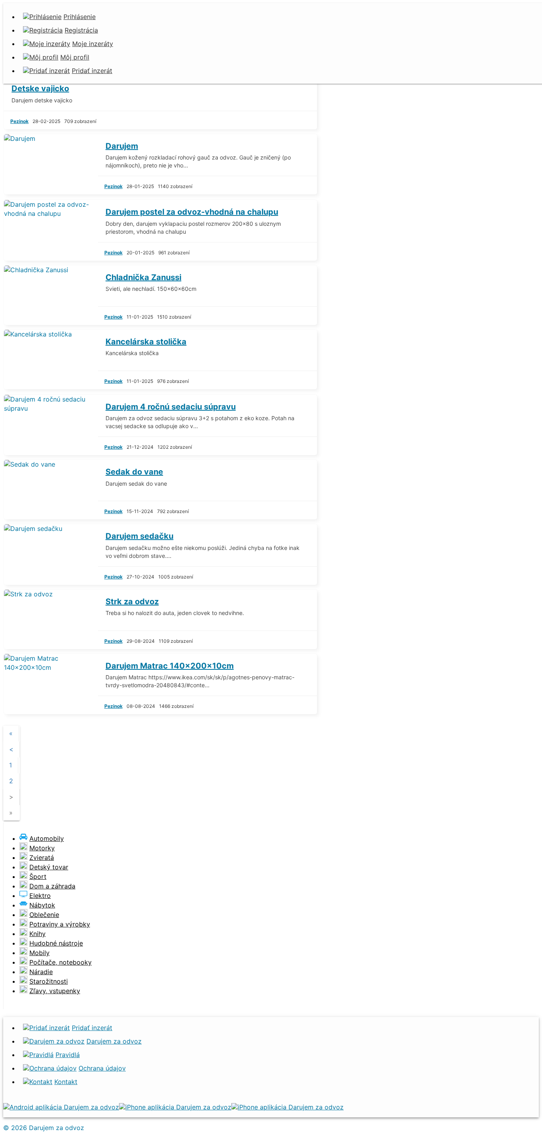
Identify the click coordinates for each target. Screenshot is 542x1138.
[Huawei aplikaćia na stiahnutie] (287, 1107)
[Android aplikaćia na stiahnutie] (61, 1107)
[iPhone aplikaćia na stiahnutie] (175, 1107)
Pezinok (19, 121)
